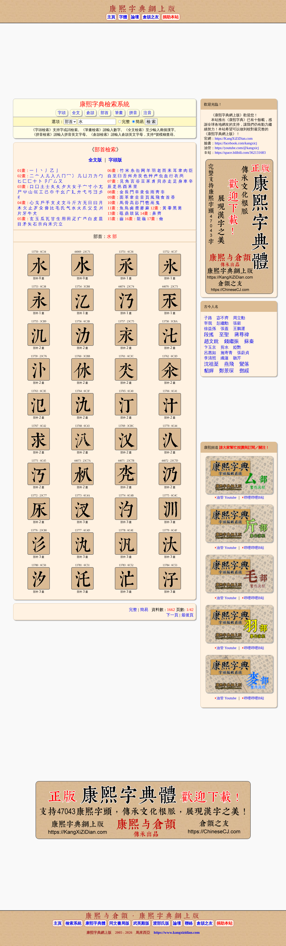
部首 (105, 112)
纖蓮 (225, 358)
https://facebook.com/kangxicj (236, 143)
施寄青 (227, 352)
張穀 (237, 323)
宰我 (208, 323)
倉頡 (90, 112)
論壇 (135, 17)
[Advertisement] (143, 62)
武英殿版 (141, 923)
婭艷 (237, 347)
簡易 (144, 609)
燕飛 (229, 364)
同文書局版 (119, 923)
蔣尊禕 (241, 334)
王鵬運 (239, 328)
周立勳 (239, 318)
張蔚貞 (243, 352)
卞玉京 (210, 347)
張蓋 (225, 328)
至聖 (224, 334)
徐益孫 (210, 328)
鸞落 (244, 364)
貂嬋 (209, 370)
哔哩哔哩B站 (254, 497)
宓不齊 (223, 318)
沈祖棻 (211, 364)
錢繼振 (231, 341)
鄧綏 (244, 370)
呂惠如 (210, 352)
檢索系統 (73, 923)
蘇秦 (249, 341)
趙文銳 (211, 341)
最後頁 (187, 615)
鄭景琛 (226, 370)
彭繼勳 (223, 323)
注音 (147, 112)
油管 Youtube (226, 497)
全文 (76, 112)
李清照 (210, 358)
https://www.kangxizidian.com (177, 932)
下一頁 (172, 615)
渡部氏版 (161, 923)
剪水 (225, 347)
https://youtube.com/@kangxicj (237, 148)
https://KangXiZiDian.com (233, 138)
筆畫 (119, 112)
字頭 (62, 112)
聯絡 (189, 923)
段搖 (209, 334)
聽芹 (237, 358)
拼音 (133, 112)
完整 (133, 609)
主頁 (111, 17)
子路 (208, 318)
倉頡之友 (151, 17)
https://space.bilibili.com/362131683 (240, 152)
